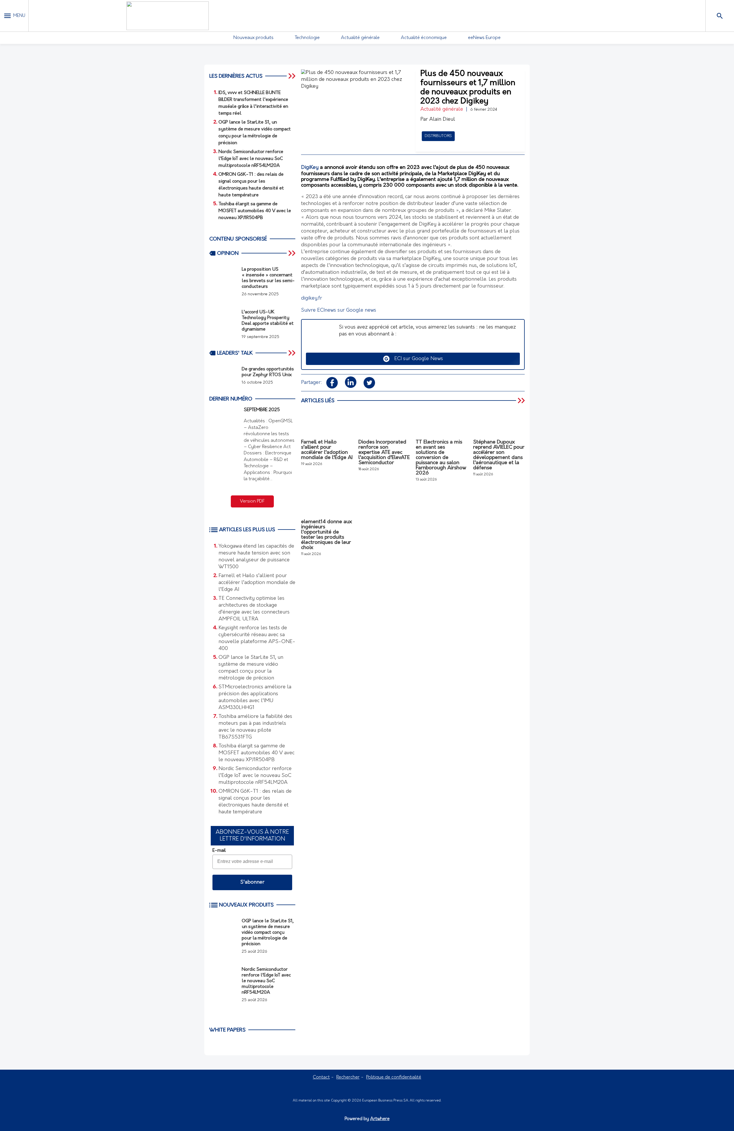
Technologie (307, 38)
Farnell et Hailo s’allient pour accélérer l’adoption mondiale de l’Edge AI (256, 582)
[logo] (167, 15)
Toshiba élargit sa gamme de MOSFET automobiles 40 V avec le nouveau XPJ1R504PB (256, 753)
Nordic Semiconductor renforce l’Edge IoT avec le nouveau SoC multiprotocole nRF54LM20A (255, 775)
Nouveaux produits (253, 38)
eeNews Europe (484, 38)
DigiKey (310, 167)
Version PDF (252, 501)
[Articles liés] (522, 400)
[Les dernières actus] (292, 76)
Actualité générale (360, 38)
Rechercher (348, 1077)
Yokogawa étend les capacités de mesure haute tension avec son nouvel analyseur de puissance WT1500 (256, 557)
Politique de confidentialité (393, 1077)
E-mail (219, 850)
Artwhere (380, 1119)
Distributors (438, 136)
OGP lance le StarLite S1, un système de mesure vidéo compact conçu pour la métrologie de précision (250, 668)
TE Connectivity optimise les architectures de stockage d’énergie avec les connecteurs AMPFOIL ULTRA (254, 609)
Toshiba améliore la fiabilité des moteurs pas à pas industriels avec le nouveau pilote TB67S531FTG (255, 727)
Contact (321, 1077)
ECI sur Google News (416, 359)
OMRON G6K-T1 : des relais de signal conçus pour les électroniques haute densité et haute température (255, 802)
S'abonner (252, 882)
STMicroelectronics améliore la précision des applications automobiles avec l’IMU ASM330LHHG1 (254, 697)
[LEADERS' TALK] (292, 353)
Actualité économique (424, 38)
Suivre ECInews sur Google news (338, 310)
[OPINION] (292, 253)
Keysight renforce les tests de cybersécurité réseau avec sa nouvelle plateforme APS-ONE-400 (256, 638)
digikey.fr (311, 298)
